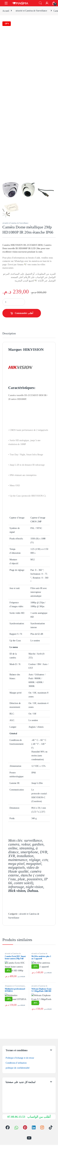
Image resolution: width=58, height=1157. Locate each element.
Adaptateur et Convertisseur (15, 986)
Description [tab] (9, 333)
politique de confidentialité (17, 1068)
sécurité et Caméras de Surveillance (31, 11)
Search (40, 3)
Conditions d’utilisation (16, 1063)
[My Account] (47, 3)
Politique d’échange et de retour (20, 1058)
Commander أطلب (24, 313)
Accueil (5, 11)
